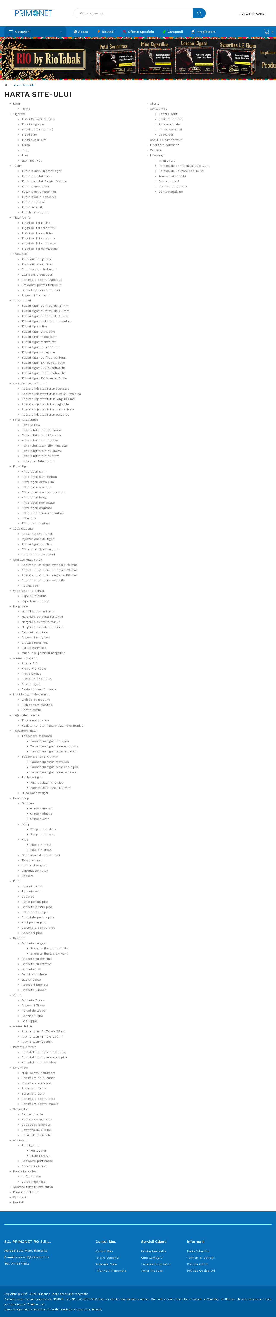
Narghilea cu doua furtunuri (42, 616)
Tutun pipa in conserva (39, 196)
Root (16, 103)
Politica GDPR (197, 1264)
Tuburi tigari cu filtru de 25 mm (45, 316)
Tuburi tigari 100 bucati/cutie (43, 362)
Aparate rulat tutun (27, 559)
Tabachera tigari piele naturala (53, 751)
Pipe (25, 839)
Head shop (21, 798)
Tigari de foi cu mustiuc (40, 248)
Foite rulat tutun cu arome (42, 450)
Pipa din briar (32, 891)
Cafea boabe (31, 1176)
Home (26, 108)
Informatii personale (111, 1270)
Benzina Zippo (32, 1015)
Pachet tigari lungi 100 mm (50, 787)
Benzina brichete (34, 974)
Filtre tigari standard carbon (43, 492)
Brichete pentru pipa (37, 907)
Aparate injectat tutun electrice (45, 414)
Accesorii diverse (34, 1166)
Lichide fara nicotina (37, 704)
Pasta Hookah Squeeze (39, 689)
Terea (26, 145)
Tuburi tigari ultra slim (38, 331)
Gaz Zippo (29, 1021)
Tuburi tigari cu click (37, 544)
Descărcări (166, 134)
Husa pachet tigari (35, 793)
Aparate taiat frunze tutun (33, 1186)
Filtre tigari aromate (37, 507)
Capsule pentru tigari (37, 533)
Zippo (17, 995)
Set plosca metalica (37, 1119)
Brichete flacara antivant (49, 953)
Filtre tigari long (34, 497)
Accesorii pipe (32, 933)
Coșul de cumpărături (166, 139)
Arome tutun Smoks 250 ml (42, 1036)
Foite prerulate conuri (38, 461)
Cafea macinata (33, 1181)
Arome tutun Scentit (37, 1041)
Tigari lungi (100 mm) (37, 129)
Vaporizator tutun (35, 870)
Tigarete (19, 114)
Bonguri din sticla (43, 829)
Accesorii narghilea (36, 637)
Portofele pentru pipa (38, 917)
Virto (25, 150)
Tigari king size (33, 124)
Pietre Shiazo (32, 673)
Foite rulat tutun (25, 419)
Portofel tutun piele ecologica (44, 1057)
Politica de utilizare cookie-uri (181, 171)
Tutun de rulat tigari (37, 176)
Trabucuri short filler (37, 264)
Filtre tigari (21, 466)
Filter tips (29, 518)
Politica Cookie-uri (201, 1270)
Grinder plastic (41, 813)
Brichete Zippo (33, 1000)
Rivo (25, 155)
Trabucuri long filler (36, 259)
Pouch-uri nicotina (35, 212)
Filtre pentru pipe (35, 912)
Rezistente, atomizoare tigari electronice (52, 725)
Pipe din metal (41, 844)
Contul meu (158, 108)
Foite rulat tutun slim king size (45, 445)
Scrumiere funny (34, 1088)
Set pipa (28, 896)
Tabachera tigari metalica (49, 741)
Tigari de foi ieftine (36, 222)
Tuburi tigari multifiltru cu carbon (47, 321)
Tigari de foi (22, 217)
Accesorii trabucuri (36, 295)
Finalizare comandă (164, 145)
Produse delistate (26, 1192)
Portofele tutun (24, 1047)
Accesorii (20, 1140)
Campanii (20, 1197)
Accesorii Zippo (33, 1005)
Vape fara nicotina (35, 601)
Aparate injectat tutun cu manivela (48, 409)
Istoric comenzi (170, 129)
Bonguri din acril (42, 834)
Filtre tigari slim (33, 471)
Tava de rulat (32, 860)
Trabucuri (20, 253)
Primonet (44, 1293)
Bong (25, 824)
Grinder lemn (39, 818)
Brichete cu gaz (33, 943)
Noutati (18, 1202)
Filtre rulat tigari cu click (40, 549)
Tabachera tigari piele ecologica (54, 746)
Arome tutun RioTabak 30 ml (43, 1031)
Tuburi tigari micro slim (39, 336)
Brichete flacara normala (49, 948)
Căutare (156, 150)
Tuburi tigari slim (34, 326)
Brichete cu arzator (36, 964)
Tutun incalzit (32, 207)
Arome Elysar (31, 684)
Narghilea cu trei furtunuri (41, 622)
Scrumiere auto (33, 1093)
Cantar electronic (35, 865)
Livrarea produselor (173, 186)
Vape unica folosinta (28, 590)
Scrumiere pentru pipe (38, 1098)
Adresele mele (169, 124)
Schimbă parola (170, 119)
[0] (267, 31)
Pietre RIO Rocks (34, 668)
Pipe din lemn (32, 886)
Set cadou (21, 1109)
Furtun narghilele (34, 647)
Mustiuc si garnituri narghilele (44, 653)
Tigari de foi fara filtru (39, 228)
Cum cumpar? (169, 181)
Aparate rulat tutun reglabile (43, 580)
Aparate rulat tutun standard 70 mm (49, 564)
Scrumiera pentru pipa (38, 927)
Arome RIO (30, 663)
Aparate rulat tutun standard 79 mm (49, 570)
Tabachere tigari (25, 730)
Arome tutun (22, 1026)
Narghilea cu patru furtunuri (42, 627)
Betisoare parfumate (37, 1161)
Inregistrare (166, 160)
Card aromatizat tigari (38, 554)
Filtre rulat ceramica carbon (43, 513)
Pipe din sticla (41, 850)
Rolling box (30, 585)
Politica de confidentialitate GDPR (184, 165)
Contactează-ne (170, 191)
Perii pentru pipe (34, 922)
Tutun (17, 165)
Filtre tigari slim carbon (39, 476)
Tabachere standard (37, 736)
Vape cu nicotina (34, 596)
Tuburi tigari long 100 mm (41, 347)
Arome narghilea (25, 658)
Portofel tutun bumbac (39, 1062)
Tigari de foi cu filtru (37, 233)
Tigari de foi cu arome (38, 238)
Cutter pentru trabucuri (39, 269)
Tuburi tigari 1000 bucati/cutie (44, 378)
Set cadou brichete (36, 1124)
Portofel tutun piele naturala (43, 1052)
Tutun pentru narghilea (39, 191)
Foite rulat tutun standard (41, 430)
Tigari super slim (34, 139)
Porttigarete (30, 1145)
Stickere (28, 875)
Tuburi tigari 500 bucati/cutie (44, 373)
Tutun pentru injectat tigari (42, 171)
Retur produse (152, 1270)
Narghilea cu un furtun (38, 611)
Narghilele (20, 606)
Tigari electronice (26, 715)
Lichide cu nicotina (36, 699)
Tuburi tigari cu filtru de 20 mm (45, 311)
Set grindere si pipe (36, 1129)
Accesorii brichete (35, 984)
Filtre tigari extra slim (38, 482)
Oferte (155, 103)
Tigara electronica (35, 720)
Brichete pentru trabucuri (41, 290)
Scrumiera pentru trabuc (40, 1104)
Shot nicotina (32, 710)
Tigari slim (29, 134)
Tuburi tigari (22, 300)
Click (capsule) (23, 528)
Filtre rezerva (40, 1155)
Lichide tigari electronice (31, 694)
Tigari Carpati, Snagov (38, 119)
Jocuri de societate (36, 1135)
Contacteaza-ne (153, 1251)
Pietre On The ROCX (37, 679)
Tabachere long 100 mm (40, 756)
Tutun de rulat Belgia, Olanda (44, 181)
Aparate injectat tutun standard (46, 388)
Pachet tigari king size (46, 782)
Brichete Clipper (34, 990)
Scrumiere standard (36, 1083)
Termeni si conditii (172, 176)
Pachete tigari (32, 777)
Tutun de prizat (33, 202)
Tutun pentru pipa (35, 186)
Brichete (19, 938)
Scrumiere (20, 1067)
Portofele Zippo (34, 1010)
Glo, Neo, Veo (32, 160)
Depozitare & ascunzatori (41, 855)
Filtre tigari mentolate (38, 502)
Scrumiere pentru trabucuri (42, 279)
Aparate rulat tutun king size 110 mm (49, 575)
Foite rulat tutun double (40, 440)
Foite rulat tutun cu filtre (41, 456)
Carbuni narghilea (34, 632)
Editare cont (167, 114)
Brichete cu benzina (37, 958)
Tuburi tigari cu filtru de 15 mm (45, 305)
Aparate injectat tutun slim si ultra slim (51, 393)
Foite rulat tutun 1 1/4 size (41, 435)
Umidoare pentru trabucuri (41, 285)
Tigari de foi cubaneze (39, 243)
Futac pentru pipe (35, 901)
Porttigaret (38, 1150)
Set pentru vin (32, 1114)
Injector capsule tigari (38, 539)
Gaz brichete (31, 979)
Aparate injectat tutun (29, 383)
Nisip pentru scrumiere (38, 1072)
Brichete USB (31, 969)
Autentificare (252, 13)
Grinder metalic (41, 808)
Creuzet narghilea (35, 642)
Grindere (28, 803)
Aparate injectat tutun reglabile (45, 404)
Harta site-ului (24, 85)
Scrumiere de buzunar (38, 1078)
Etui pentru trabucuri (37, 274)
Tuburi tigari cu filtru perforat (44, 357)
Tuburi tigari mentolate (39, 342)
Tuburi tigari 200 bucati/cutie (44, 368)
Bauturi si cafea (25, 1171)
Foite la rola (31, 425)
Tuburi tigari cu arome (38, 352)
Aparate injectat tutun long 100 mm (49, 399)
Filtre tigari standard (37, 487)
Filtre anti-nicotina (36, 523)
